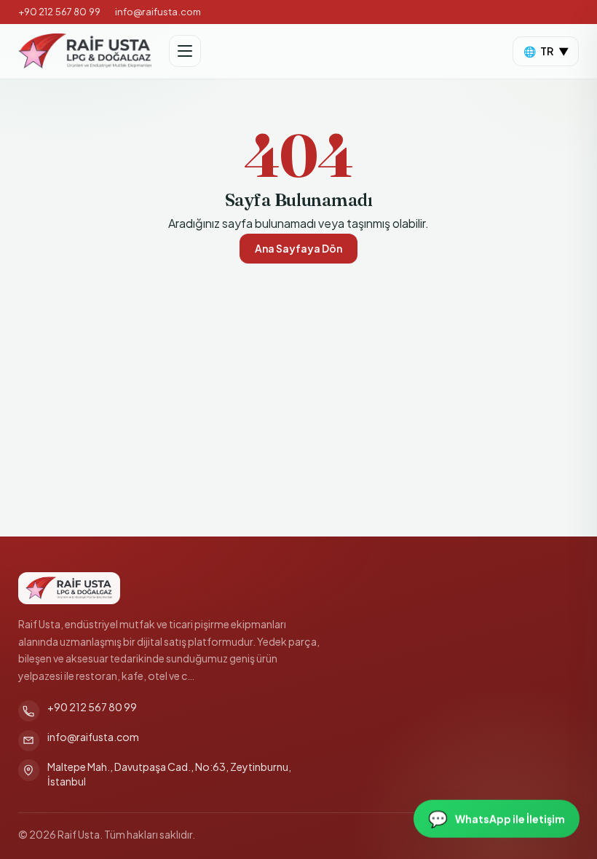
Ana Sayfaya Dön (298, 248)
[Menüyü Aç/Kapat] (185, 51)
